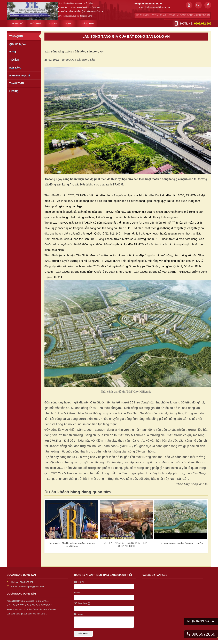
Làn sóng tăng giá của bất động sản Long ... (76, 16)
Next (202, 526)
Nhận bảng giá (198, 621)
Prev (49, 526)
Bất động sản (86, 60)
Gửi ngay (84, 634)
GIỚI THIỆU (36, 23)
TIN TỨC (68, 23)
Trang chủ (16, 23)
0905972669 (202, 634)
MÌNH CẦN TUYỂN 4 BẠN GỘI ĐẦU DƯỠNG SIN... (79, 7)
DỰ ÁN (53, 23)
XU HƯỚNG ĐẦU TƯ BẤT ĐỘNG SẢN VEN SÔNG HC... (82, 12)
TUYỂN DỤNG (87, 23)
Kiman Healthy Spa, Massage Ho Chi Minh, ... (76, 3)
